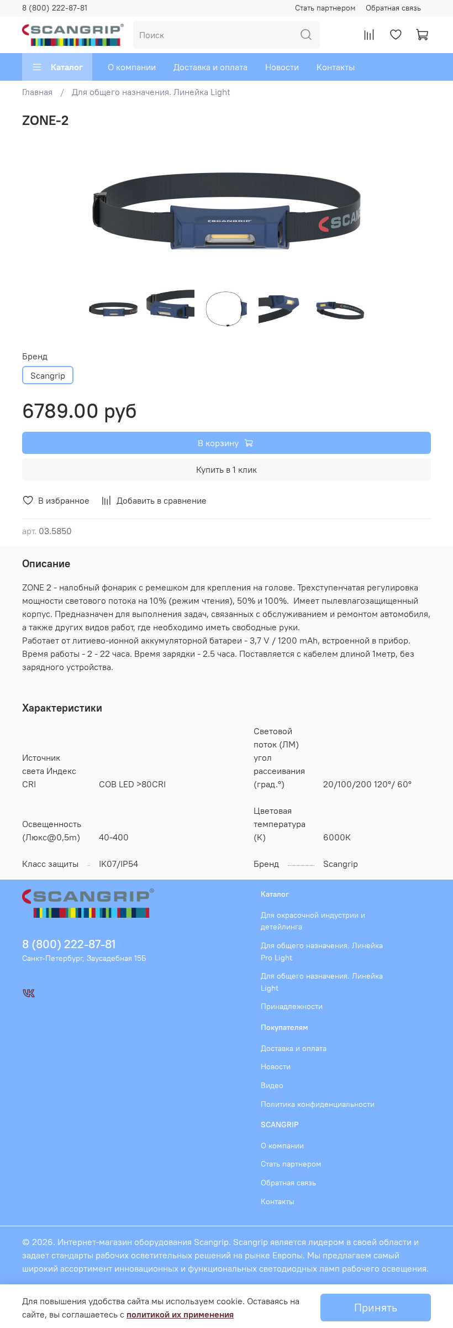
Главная (37, 91)
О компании (132, 66)
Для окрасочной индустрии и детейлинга (313, 921)
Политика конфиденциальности (318, 1104)
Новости (282, 66)
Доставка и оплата (210, 66)
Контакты (336, 66)
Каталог (67, 66)
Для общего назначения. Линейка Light (151, 91)
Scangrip (47, 375)
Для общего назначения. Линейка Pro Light (322, 951)
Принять (375, 1307)
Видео (272, 1085)
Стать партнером (325, 8)
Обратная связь (393, 8)
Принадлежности (292, 1006)
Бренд (35, 356)
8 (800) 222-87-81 (54, 8)
